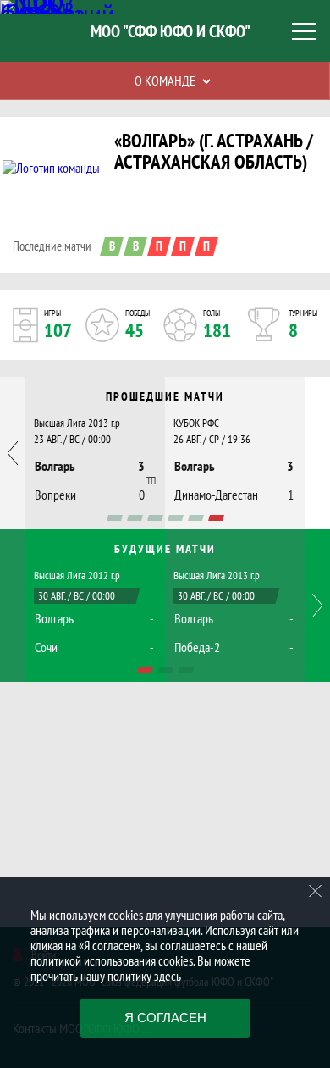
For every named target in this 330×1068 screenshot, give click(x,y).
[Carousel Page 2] (135, 518)
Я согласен (165, 1017)
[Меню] (304, 31)
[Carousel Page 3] (155, 518)
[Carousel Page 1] (115, 518)
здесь (167, 975)
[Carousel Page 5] (196, 518)
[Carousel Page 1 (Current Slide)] (145, 670)
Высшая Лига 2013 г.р (77, 423)
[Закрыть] (315, 891)
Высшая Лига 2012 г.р (77, 575)
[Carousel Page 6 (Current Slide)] (216, 518)
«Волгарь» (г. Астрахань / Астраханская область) (213, 151)
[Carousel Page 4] (176, 518)
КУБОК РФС (196, 423)
